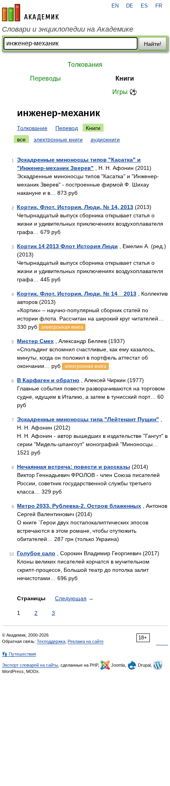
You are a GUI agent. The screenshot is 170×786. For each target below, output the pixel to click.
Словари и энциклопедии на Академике (67, 29)
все (21, 139)
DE (129, 6)
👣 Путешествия (19, 654)
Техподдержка (51, 641)
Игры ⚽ (124, 92)
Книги (124, 78)
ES (144, 6)
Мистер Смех (35, 341)
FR (158, 6)
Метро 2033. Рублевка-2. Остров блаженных (79, 506)
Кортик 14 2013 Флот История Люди (67, 246)
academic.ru (30, 12)
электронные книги (58, 139)
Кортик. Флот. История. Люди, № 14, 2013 (75, 207)
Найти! (152, 44)
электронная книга (62, 327)
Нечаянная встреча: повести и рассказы (73, 467)
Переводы (45, 78)
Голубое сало (36, 553)
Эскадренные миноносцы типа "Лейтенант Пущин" (88, 419)
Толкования (85, 64)
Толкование (32, 128)
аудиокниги (105, 139)
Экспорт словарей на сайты (30, 665)
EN (115, 6)
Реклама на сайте (86, 641)
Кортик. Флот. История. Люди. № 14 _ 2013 (76, 293)
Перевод (66, 128)
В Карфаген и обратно (48, 380)
